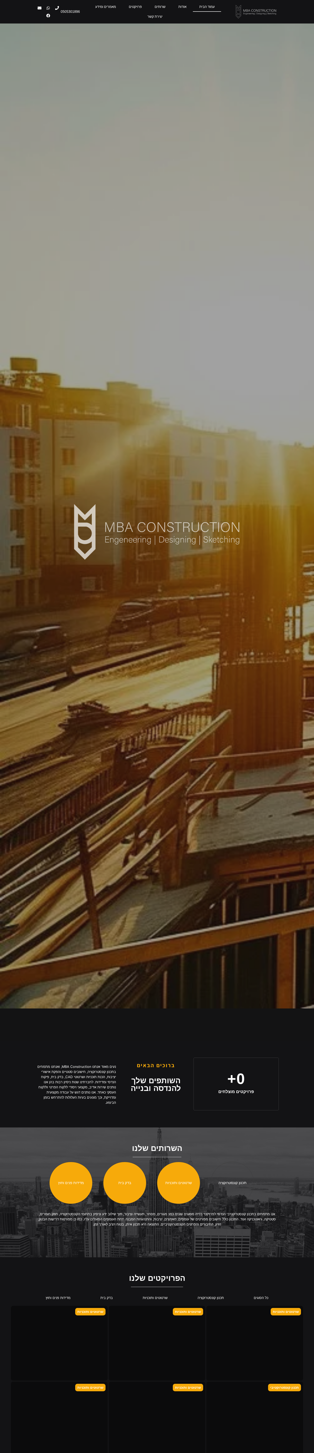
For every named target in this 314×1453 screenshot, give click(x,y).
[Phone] (57, 8)
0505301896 (70, 11)
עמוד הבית (207, 7)
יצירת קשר (155, 16)
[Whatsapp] (48, 8)
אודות (182, 7)
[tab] (232, 1183)
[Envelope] (39, 8)
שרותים (160, 7)
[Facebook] (48, 15)
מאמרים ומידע (105, 7)
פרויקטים (135, 7)
